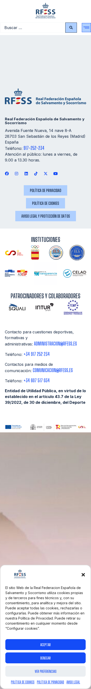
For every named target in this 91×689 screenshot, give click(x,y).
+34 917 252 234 (37, 354)
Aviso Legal (73, 682)
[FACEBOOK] (6, 173)
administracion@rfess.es (55, 343)
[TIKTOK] (36, 173)
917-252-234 (34, 148)
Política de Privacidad (50, 682)
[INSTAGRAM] (16, 173)
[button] (83, 574)
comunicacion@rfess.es (53, 370)
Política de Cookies (22, 682)
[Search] (71, 28)
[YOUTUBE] (55, 173)
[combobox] (32, 28)
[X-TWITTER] (45, 173)
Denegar (45, 658)
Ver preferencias (46, 671)
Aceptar (45, 645)
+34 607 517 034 (37, 380)
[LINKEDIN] (26, 173)
